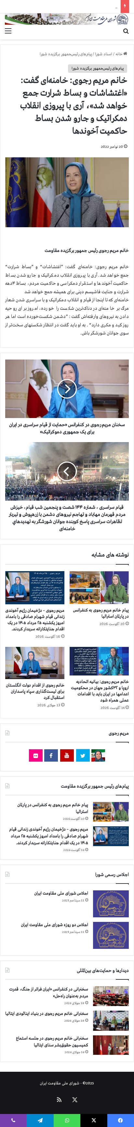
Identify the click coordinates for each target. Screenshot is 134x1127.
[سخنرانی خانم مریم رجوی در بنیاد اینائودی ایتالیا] (111, 1021)
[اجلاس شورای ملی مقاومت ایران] (111, 903)
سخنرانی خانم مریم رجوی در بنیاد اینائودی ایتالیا (46, 1013)
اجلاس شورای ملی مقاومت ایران (61, 893)
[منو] (8, 31)
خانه (119, 54)
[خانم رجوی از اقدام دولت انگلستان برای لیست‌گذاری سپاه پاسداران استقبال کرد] (34, 663)
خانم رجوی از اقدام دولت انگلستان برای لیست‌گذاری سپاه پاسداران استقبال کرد (35, 692)
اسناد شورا (103, 54)
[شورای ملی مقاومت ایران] (67, 19)
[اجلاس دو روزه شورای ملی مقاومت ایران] (111, 935)
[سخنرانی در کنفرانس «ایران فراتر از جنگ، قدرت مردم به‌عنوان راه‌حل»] (111, 996)
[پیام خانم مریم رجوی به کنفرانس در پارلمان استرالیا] (99, 587)
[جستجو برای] (126, 31)
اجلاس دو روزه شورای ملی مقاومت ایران (54, 925)
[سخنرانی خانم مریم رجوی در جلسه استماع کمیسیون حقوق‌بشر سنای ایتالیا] (111, 1045)
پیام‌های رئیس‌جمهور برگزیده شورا (66, 54)
